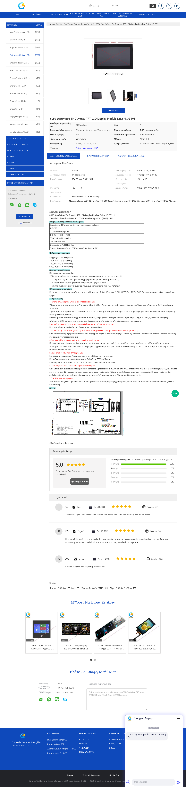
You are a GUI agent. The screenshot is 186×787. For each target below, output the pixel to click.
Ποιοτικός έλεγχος (17, 151)
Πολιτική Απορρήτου (91, 775)
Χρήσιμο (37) (152, 507)
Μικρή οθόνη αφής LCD (25, 32)
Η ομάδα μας (86, 752)
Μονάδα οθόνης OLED (25, 132)
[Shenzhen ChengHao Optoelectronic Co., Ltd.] (12, 205)
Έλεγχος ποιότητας (101, 15)
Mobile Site (114, 775)
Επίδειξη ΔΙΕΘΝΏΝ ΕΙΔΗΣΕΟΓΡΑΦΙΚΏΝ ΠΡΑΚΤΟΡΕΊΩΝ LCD (25, 63)
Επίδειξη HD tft (25, 109)
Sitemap (70, 775)
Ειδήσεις (11, 163)
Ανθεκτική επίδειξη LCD (25, 71)
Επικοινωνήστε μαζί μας (122, 15)
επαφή (10, 157)
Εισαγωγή (84, 740)
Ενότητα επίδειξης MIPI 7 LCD (95, 588)
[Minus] (178, 718)
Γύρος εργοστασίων (17, 145)
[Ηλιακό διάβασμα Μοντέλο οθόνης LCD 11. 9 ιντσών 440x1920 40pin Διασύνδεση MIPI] (110, 628)
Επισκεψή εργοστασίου (80, 15)
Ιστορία (83, 744)
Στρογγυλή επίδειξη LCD (25, 101)
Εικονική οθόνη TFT (25, 40)
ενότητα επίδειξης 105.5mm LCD (64, 588)
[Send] (178, 782)
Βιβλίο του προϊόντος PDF (87, 148)
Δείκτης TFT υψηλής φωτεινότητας (25, 94)
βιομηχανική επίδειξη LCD (25, 117)
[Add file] (128, 782)
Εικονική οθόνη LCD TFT (25, 78)
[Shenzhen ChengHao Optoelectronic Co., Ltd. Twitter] (169, 6)
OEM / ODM (115, 744)
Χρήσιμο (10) (157, 559)
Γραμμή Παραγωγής (119, 740)
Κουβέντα (113, 110)
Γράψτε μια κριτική (79, 481)
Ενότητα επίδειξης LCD (25, 55)
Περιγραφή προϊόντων (97, 156)
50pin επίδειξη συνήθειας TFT (123, 588)
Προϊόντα (37, 15)
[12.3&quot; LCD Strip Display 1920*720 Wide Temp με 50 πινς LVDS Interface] (76, 628)
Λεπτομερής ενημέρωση (63, 156)
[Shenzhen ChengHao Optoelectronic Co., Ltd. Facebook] (161, 6)
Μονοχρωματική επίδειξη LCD (25, 124)
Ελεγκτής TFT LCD (25, 86)
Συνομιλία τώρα (146, 15)
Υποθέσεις (13, 169)
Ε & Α (112, 748)
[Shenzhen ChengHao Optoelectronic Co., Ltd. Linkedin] (177, 6)
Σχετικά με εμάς (58, 15)
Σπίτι (16, 15)
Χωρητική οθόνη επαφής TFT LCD (25, 48)
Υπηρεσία (84, 748)
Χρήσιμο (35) (155, 531)
